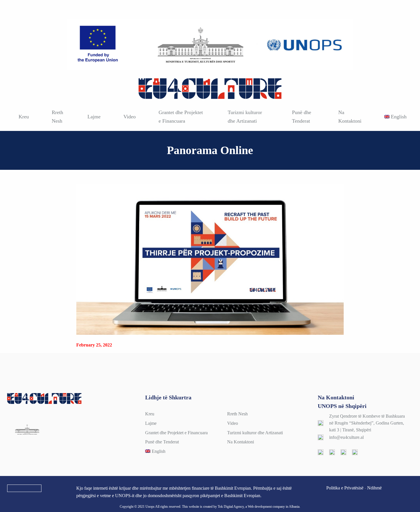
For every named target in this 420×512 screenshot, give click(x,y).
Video (129, 116)
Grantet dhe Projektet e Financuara (181, 116)
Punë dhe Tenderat (301, 116)
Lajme (94, 116)
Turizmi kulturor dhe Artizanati (245, 116)
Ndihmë (374, 487)
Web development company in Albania (273, 507)
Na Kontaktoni (349, 116)
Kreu (24, 116)
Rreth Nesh (57, 116)
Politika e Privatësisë (344, 487)
